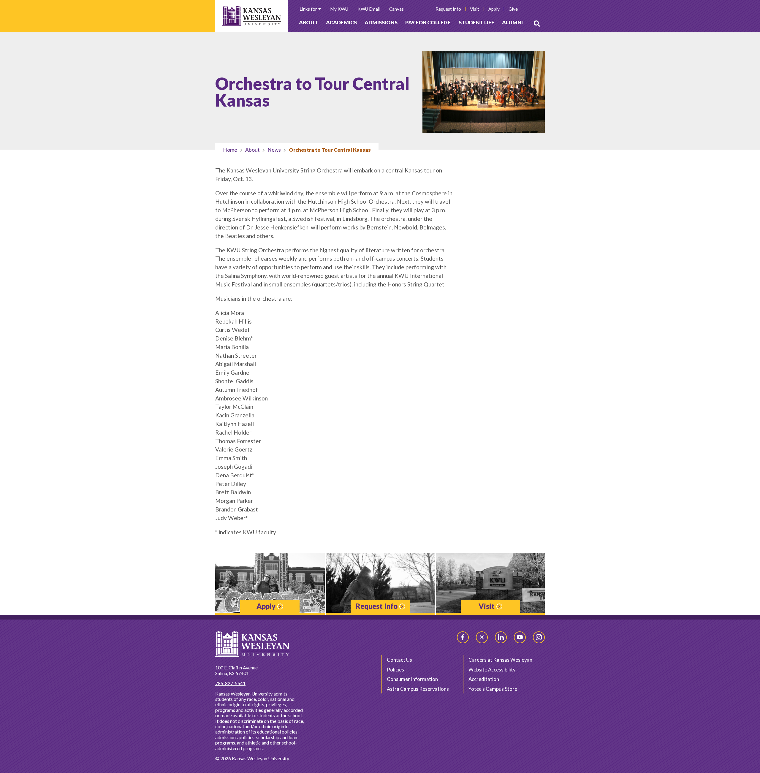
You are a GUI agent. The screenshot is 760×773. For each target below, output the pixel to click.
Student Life (476, 22)
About (308, 22)
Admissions (381, 22)
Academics (341, 22)
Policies (395, 669)
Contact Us (399, 660)
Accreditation (483, 679)
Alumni (512, 22)
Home (230, 150)
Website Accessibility (492, 669)
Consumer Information (412, 679)
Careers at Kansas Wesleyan (500, 660)
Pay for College (428, 22)
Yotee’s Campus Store (492, 689)
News (274, 150)
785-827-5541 (230, 683)
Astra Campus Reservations (418, 689)
